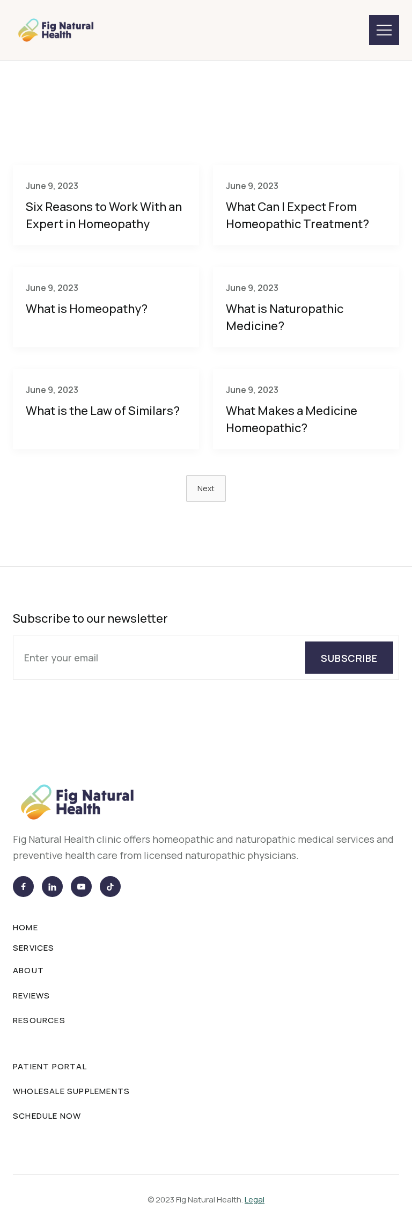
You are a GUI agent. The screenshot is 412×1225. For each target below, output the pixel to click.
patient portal (50, 1066)
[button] (384, 30)
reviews (31, 995)
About (28, 970)
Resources (361, 118)
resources (39, 1020)
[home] (56, 30)
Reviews (283, 118)
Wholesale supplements (71, 1091)
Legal (254, 1199)
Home (25, 927)
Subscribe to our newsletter (90, 618)
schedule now (47, 1115)
